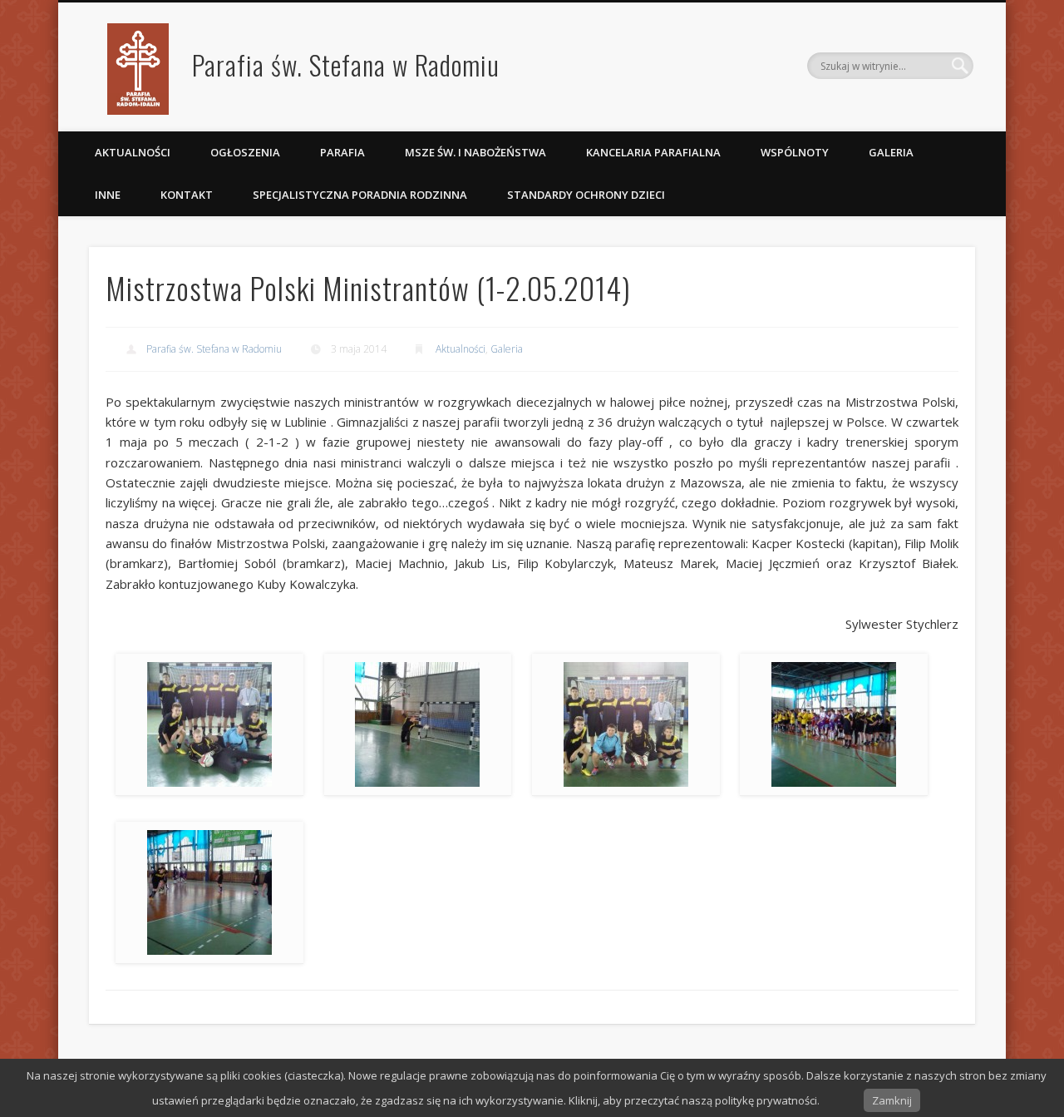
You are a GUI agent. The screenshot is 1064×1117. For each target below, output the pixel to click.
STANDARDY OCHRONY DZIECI (587, 194)
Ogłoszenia (245, 152)
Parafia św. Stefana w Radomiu (346, 64)
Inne (108, 194)
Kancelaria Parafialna (653, 152)
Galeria (891, 152)
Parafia (342, 152)
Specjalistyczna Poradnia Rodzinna (360, 194)
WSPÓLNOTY (795, 152)
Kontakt (186, 194)
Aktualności (132, 152)
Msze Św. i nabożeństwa (475, 152)
